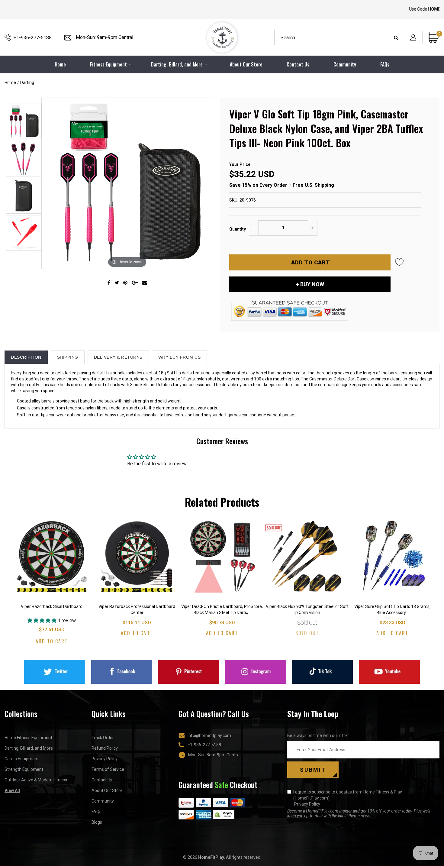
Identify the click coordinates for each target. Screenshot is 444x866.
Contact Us (298, 64)
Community (344, 64)
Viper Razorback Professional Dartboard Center (136, 609)
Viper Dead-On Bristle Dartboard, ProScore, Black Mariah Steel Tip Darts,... (222, 609)
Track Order (103, 737)
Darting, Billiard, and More (29, 748)
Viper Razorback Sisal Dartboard (51, 606)
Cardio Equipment (22, 758)
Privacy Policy (104, 758)
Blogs (97, 822)
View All (12, 790)
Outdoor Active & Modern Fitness (36, 779)
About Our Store (246, 64)
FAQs (384, 64)
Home (10, 82)
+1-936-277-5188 (33, 37)
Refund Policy (105, 748)
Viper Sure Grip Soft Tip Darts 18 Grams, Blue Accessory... (392, 609)
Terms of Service (108, 769)
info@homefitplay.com (209, 735)
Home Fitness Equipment (28, 737)
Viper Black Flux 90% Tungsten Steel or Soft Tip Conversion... (307, 609)
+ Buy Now (310, 284)
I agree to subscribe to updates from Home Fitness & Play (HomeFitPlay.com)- (347, 798)
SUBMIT (313, 770)
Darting (27, 82)
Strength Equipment (24, 769)
